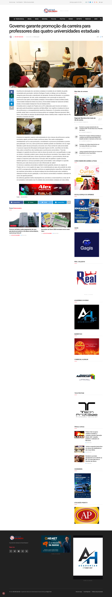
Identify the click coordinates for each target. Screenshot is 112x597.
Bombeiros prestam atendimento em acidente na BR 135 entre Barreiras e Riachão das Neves (91, 128)
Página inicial (20, 19)
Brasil (30, 19)
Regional (45, 19)
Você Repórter (19, 2)
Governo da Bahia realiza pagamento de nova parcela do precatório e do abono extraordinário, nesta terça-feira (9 (23, 231)
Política (62, 19)
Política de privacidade (29, 2)
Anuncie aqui (12, 2)
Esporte (79, 19)
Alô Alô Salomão (19, 36)
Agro (95, 19)
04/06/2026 (55, 233)
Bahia (36, 19)
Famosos (88, 19)
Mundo (71, 19)
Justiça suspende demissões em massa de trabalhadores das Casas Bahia (94, 448)
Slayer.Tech (48, 591)
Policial (53, 19)
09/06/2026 (23, 235)
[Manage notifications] (3, 593)
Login (101, 2)
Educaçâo (36, 36)
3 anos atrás (29, 36)
